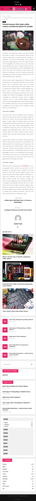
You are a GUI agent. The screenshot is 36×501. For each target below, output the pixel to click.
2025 (5, 429)
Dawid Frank (18, 224)
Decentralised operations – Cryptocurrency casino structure (21, 354)
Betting (4, 464)
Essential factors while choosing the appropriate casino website (18, 285)
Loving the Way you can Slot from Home (18, 210)
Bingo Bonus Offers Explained (17, 337)
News (4, 483)
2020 (5, 446)
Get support (17, 2)
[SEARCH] (31, 364)
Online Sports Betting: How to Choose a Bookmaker (18, 201)
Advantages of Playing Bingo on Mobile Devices (20, 329)
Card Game (5, 471)
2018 (5, 453)
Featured (5, 476)
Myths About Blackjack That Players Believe (21, 320)
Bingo (4, 466)
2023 (5, 436)
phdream (5, 375)
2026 (5, 419)
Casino (4, 21)
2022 (5, 440)
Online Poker (6, 486)
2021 (5, 443)
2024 (5, 433)
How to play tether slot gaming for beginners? (18, 345)
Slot (4, 488)
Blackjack (5, 469)
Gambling (5, 478)
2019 (5, 450)
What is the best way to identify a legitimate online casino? (16, 258)
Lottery (4, 481)
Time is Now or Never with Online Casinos (15, 311)
